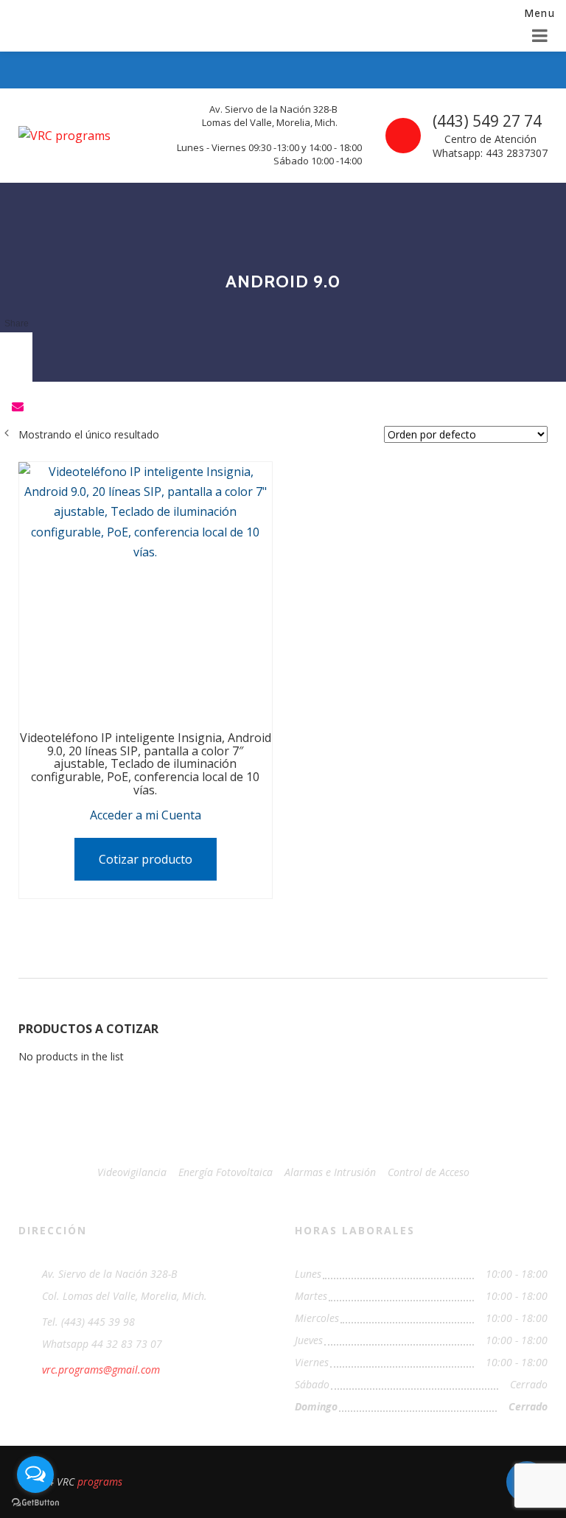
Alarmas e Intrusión (330, 1172)
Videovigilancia (132, 1172)
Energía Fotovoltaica (225, 1172)
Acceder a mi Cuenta (145, 815)
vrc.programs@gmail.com (101, 1370)
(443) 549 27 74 (487, 121)
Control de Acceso (428, 1172)
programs (99, 1482)
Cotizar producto (145, 859)
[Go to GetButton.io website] (35, 1503)
